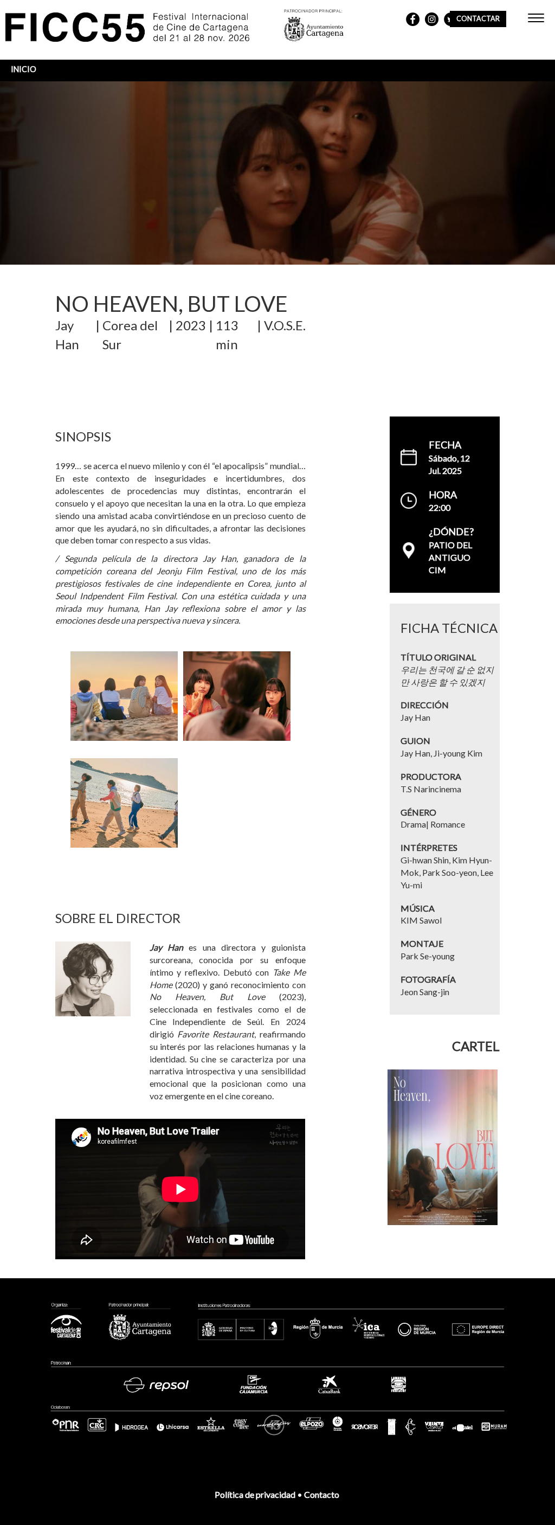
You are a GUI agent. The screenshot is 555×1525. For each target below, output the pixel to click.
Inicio (23, 69)
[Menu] (536, 19)
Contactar (478, 19)
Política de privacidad (255, 1494)
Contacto (322, 1494)
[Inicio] (144, 28)
